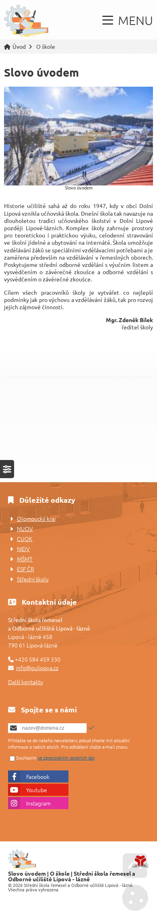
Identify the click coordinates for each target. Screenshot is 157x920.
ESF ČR (25, 569)
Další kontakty (25, 682)
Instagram (38, 803)
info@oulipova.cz (37, 668)
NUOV (25, 529)
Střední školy (33, 579)
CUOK (24, 539)
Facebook (38, 776)
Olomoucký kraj (36, 518)
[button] (127, 20)
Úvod (26, 21)
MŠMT (25, 559)
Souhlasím (26, 757)
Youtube (36, 790)
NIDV (23, 549)
